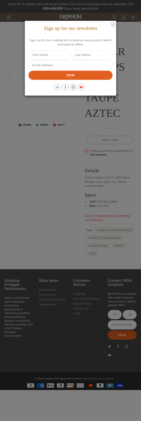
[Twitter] (57, 87)
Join (70, 75)
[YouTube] (81, 87)
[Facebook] (65, 87)
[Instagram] (73, 87)
